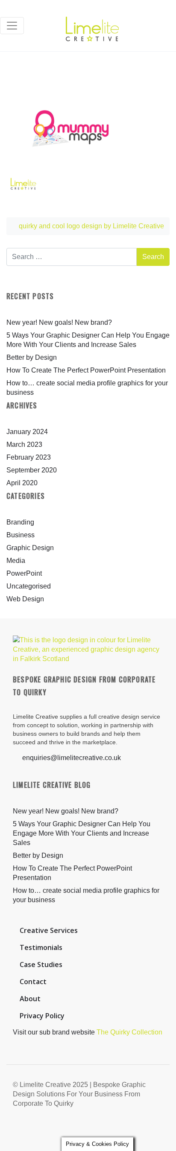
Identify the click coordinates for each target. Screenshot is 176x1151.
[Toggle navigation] (12, 25)
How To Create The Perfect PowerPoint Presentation (86, 370)
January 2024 (27, 431)
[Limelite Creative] (92, 25)
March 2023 (24, 444)
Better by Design (31, 357)
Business (20, 535)
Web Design (25, 599)
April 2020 (22, 483)
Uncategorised (28, 586)
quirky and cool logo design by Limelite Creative (90, 226)
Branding (20, 522)
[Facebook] (124, 1127)
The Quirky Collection (129, 1032)
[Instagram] (139, 1127)
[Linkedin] (156, 1127)
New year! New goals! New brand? (59, 322)
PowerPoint (24, 573)
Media (15, 560)
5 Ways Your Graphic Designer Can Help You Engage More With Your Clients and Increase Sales (81, 833)
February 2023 (28, 457)
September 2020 (31, 470)
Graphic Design (30, 547)
